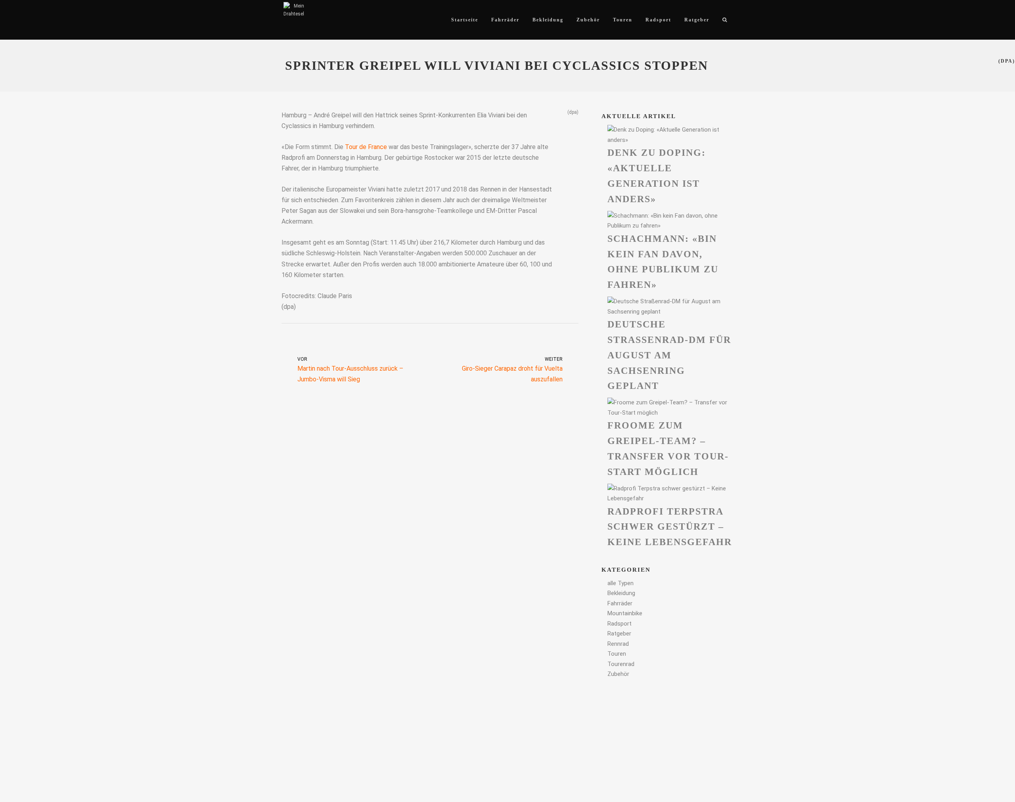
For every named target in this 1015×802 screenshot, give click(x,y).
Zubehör (618, 674)
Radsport (619, 623)
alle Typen (620, 583)
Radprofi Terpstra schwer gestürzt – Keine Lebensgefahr (669, 526)
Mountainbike (624, 613)
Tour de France (366, 147)
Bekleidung (621, 593)
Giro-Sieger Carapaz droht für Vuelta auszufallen (512, 369)
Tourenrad (620, 664)
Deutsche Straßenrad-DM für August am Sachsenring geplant (669, 355)
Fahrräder (619, 603)
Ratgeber (619, 633)
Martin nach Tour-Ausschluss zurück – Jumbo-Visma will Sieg (350, 369)
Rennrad (618, 643)
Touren (616, 653)
